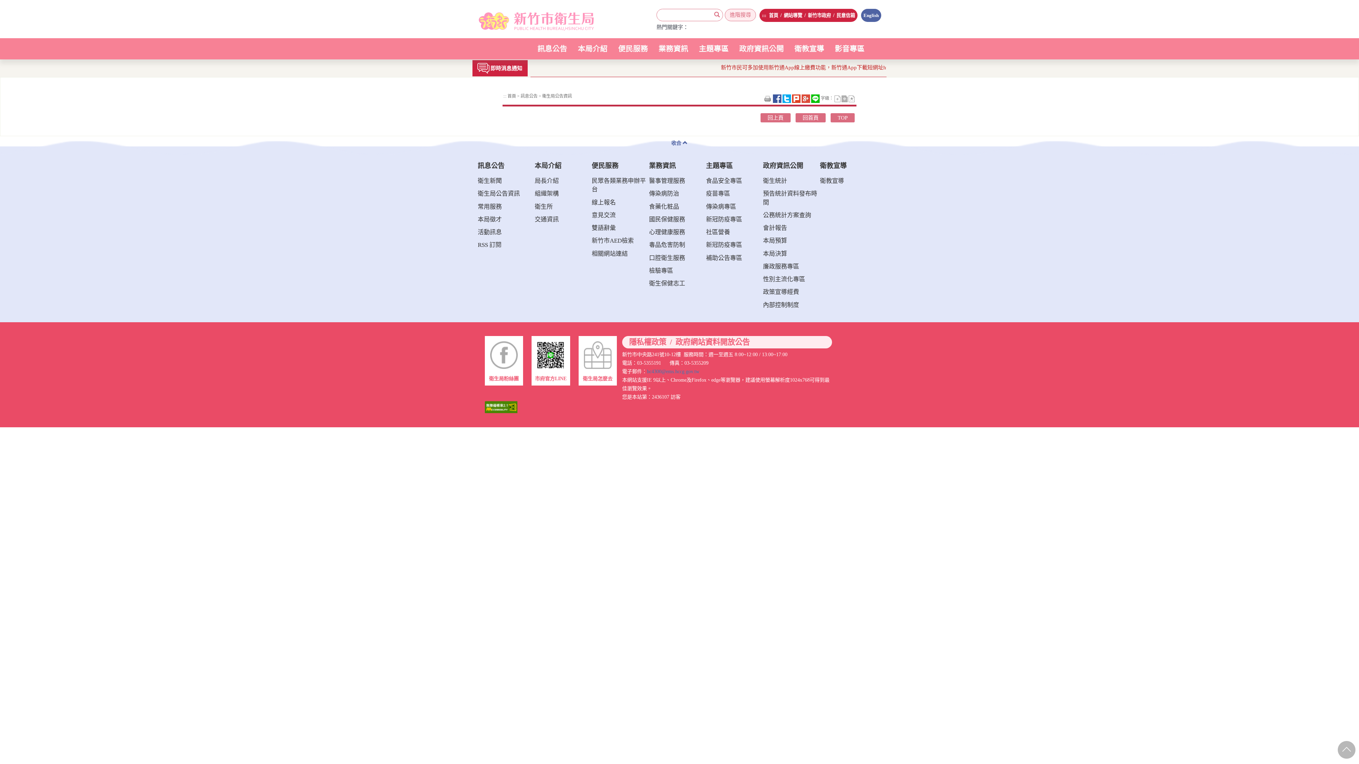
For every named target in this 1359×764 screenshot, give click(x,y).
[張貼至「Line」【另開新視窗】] (816, 98)
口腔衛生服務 (667, 258)
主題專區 (714, 52)
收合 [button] (677, 143)
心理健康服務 (667, 232)
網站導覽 (793, 15)
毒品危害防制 (667, 245)
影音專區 (850, 49)
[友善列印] (768, 98)
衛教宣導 (809, 49)
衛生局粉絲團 (504, 378)
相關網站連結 (610, 253)
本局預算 (775, 240)
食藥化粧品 (664, 206)
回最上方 (1346, 748)
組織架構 (547, 193)
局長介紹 (547, 181)
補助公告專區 (724, 258)
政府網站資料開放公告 (713, 342)
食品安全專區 (724, 181)
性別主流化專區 (784, 279)
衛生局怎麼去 (598, 378)
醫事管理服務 (667, 181)
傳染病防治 (664, 193)
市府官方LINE (551, 378)
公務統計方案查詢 (787, 215)
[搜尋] (717, 15)
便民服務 (633, 52)
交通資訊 (547, 219)
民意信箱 (846, 15)
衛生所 (544, 206)
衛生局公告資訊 (556, 96)
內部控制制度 (781, 305)
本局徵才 (490, 219)
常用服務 (490, 206)
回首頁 (811, 118)
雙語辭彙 (604, 228)
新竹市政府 (819, 15)
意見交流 (604, 215)
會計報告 (775, 228)
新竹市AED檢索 (613, 240)
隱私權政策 (647, 342)
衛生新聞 (490, 181)
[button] (838, 98)
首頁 (773, 15)
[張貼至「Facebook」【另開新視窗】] (777, 98)
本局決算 (775, 253)
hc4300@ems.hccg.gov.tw (673, 371)
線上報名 (604, 202)
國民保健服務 (667, 219)
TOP (843, 118)
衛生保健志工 (667, 283)
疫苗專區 (718, 193)
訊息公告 (552, 52)
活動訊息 (490, 232)
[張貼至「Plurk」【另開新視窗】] (797, 98)
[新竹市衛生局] (528, 19)
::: (764, 15)
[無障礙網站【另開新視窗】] (501, 406)
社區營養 (718, 232)
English (871, 15)
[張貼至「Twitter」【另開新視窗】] (787, 98)
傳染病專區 (721, 206)
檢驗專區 (661, 270)
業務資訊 (673, 52)
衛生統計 (775, 181)
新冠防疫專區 (724, 219)
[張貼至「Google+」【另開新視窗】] (806, 98)
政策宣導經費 (781, 292)
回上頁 (776, 118)
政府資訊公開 (761, 52)
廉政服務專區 (781, 266)
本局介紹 (593, 52)
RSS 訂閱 (489, 245)
